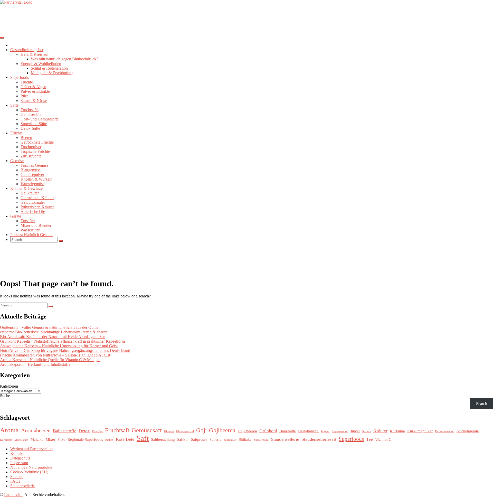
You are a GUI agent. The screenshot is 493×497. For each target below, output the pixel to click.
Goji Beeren (247, 431)
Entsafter (28, 221)
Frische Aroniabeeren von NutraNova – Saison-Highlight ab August (55, 355)
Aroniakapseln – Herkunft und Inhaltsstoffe (35, 364)
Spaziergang (261, 439)
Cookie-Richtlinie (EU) (29, 472)
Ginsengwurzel (185, 431)
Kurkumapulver (420, 431)
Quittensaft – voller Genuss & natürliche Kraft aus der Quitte (49, 327)
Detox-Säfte (30, 128)
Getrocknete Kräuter (37, 197)
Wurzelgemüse (32, 184)
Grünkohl (268, 430)
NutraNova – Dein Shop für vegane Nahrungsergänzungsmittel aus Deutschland (65, 350)
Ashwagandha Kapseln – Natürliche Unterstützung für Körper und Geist (59, 346)
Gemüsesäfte (31, 114)
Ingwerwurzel (340, 431)
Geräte (15, 216)
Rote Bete (125, 439)
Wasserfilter (30, 230)
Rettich (109, 439)
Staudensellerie (285, 439)
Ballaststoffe (64, 430)
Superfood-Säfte (34, 123)
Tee (369, 439)
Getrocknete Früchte (37, 142)
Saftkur (183, 439)
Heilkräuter (30, 193)
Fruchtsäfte (30, 110)
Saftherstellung (163, 439)
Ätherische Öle (33, 211)
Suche (5, 395)
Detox (84, 430)
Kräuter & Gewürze (26, 188)
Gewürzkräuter (33, 202)
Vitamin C (383, 439)
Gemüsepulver (32, 174)
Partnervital (13, 494)
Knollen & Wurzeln (36, 179)
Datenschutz (20, 458)
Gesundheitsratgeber (26, 50)
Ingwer (325, 431)
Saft (143, 438)
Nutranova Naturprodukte (31, 467)
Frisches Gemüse (34, 165)
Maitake (37, 439)
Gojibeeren (222, 430)
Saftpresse (199, 439)
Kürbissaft (6, 439)
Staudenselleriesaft (318, 439)
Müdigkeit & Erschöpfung (52, 73)
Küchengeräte (468, 431)
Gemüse (17, 160)
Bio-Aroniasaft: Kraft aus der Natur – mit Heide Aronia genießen (52, 336)
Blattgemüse (31, 170)
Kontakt (16, 453)
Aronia (9, 430)
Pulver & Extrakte (35, 91)
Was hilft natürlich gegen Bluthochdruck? (64, 59)
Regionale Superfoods (85, 439)
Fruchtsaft (117, 430)
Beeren (26, 137)
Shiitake (245, 439)
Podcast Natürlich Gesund (31, 234)
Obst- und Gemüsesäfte (40, 119)
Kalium (366, 431)
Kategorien (9, 386)
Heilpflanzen (308, 431)
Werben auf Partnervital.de (31, 449)
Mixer (50, 439)
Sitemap (16, 476)
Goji (201, 430)
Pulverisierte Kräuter (37, 207)
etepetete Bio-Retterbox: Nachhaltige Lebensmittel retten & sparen (53, 332)
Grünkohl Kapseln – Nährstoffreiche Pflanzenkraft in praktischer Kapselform (62, 341)
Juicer (355, 431)
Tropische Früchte (35, 151)
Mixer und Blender (36, 225)
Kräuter (380, 430)
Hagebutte (287, 431)
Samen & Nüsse (34, 100)
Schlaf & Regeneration (49, 68)
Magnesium (21, 439)
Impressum (19, 463)
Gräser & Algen (33, 87)
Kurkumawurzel (444, 431)
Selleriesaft (230, 439)
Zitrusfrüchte (31, 156)
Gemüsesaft (146, 430)
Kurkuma (397, 431)
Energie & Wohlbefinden (41, 63)
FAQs (15, 481)
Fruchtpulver (31, 147)
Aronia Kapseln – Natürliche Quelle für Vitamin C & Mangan (50, 360)
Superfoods (19, 77)
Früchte (27, 82)
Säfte (14, 105)
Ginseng (169, 431)
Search (481, 403)
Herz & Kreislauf (35, 54)
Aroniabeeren (36, 430)
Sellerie (215, 439)
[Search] (61, 241)
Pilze (25, 96)
